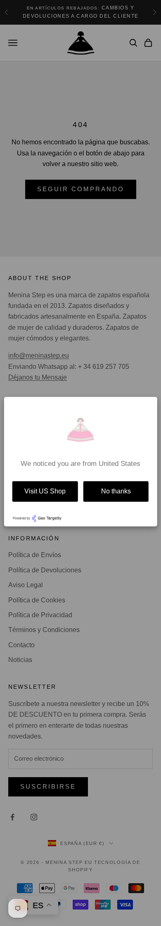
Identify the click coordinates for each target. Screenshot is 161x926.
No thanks (116, 491)
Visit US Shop (45, 491)
